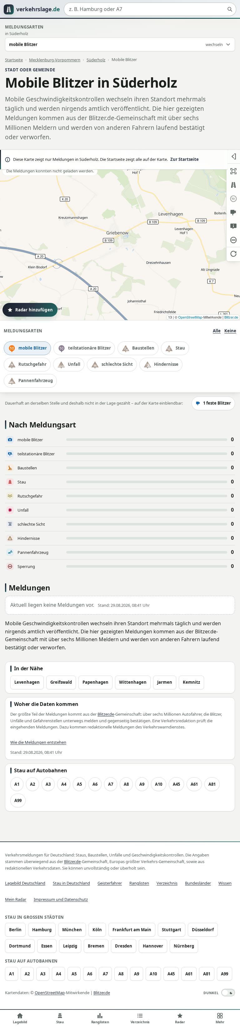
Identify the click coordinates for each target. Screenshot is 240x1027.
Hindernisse (166, 364)
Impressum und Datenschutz (61, 899)
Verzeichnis (167, 883)
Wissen (225, 883)
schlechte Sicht (117, 364)
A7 (110, 784)
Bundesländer (198, 883)
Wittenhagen (133, 682)
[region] (120, 235)
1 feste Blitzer (217, 403)
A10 (158, 784)
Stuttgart (171, 929)
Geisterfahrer (110, 883)
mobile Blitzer (32, 348)
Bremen (96, 946)
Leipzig (70, 946)
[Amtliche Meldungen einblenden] (233, 226)
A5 (79, 784)
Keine (230, 331)
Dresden (123, 946)
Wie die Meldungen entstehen (38, 742)
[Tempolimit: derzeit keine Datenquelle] (233, 199)
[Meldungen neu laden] (233, 254)
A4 (63, 784)
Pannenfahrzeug (35, 380)
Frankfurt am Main (131, 929)
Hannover (153, 946)
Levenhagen (27, 682)
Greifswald (61, 682)
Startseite (14, 59)
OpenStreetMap (190, 316)
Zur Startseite (184, 159)
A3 (48, 784)
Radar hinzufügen (34, 310)
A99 (18, 800)
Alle (217, 331)
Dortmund (20, 946)
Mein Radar (15, 899)
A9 (141, 784)
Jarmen (164, 682)
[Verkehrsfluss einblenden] (233, 185)
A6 (95, 784)
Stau (180, 348)
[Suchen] (229, 9)
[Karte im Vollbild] (233, 171)
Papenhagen (95, 682)
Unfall (74, 364)
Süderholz (96, 59)
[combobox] (150, 9)
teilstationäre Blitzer (89, 348)
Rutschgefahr (32, 364)
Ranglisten (139, 883)
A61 (194, 784)
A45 (176, 784)
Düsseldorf (203, 929)
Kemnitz (191, 682)
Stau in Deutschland (71, 883)
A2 (32, 784)
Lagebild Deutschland (25, 883)
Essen (46, 946)
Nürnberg (184, 946)
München (72, 929)
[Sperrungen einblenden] (233, 240)
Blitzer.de (231, 316)
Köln (97, 929)
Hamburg (42, 929)
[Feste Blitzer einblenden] (233, 212)
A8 (126, 784)
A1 (16, 784)
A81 (212, 784)
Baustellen (143, 348)
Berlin (15, 929)
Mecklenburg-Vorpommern (54, 59)
